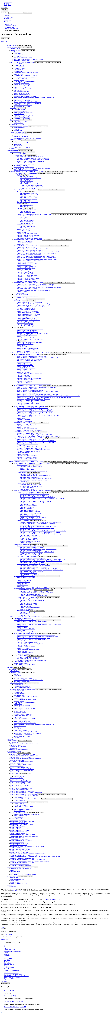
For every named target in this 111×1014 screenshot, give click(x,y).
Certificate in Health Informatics (18, 831)
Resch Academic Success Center (12, 951)
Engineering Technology (23, 520)
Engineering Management (20, 808)
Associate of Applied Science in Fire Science (28, 360)
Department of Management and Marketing (25, 633)
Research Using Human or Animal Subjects (25, 718)
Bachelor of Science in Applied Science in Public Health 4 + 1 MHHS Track (36, 441)
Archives (6, 21)
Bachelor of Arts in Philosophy (28, 209)
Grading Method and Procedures (22, 84)
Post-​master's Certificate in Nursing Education (22, 862)
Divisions (6, 954)
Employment (7, 955)
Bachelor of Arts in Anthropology (28, 193)
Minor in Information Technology (28, 510)
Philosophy (20, 208)
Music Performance (19, 776)
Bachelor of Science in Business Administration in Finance (32, 623)
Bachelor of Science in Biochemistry (29, 477)
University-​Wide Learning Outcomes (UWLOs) (26, 170)
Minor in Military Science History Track (27, 428)
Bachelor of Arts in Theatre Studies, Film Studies (29, 342)
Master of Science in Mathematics (19, 789)
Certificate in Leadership (23, 645)
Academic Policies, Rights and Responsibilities (22, 62)
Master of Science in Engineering (18, 802)
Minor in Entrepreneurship (23, 648)
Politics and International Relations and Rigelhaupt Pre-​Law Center (34, 214)
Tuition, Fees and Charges (14, 867)
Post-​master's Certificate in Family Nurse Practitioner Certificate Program (29, 859)
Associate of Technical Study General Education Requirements (33, 159)
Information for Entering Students (19, 126)
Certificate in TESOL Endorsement (19, 848)
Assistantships (14, 742)
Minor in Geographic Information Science (31, 594)
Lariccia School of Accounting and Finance (25, 620)
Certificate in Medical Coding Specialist (27, 455)
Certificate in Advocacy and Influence (26, 271)
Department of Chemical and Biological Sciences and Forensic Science (32, 463)
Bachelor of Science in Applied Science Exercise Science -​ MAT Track (35, 411)
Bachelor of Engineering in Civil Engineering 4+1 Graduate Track (37, 552)
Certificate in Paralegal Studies (25, 236)
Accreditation (17, 56)
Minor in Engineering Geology (28, 601)
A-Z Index (6, 948)
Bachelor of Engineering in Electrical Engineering (33, 558)
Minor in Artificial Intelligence (28, 504)
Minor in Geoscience (25, 606)
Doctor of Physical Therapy (17, 760)
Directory (6, 952)
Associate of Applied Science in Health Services (29, 448)
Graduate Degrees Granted (14, 751)
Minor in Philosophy (25, 211)
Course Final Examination (20, 78)
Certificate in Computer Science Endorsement (22, 824)
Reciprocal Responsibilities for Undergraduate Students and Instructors (32, 168)
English (19, 175)
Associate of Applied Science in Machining (31, 525)
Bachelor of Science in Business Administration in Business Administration (36, 635)
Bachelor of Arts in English (27, 176)
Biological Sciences (22, 465)
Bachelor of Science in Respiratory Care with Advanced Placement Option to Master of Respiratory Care (44, 397)
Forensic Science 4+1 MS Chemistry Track (31, 486)
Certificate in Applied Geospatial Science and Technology (35, 595)
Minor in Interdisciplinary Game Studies (27, 315)
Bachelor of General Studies (21, 294)
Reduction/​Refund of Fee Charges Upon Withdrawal (27, 138)
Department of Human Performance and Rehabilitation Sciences (30, 406)
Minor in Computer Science (27, 507)
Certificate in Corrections (23, 375)
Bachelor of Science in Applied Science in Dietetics (30, 413)
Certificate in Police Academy (24, 381)
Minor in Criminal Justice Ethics (25, 365)
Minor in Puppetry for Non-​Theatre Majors (28, 348)
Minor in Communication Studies (25, 262)
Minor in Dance (21, 345)
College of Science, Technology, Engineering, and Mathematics (26, 461)
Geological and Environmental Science (27, 597)
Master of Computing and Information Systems (22, 769)
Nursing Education (18, 817)
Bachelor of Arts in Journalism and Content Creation (30, 250)
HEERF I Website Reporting (11, 973)
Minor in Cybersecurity (26, 508)
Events (5, 957)
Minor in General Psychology (24, 242)
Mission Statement (18, 684)
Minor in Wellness (21, 418)
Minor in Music (21, 336)
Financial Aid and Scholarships (18, 124)
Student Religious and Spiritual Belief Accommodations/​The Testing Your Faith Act (35, 97)
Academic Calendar (19, 65)
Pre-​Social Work (21, 445)
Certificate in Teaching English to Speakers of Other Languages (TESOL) (29, 846)
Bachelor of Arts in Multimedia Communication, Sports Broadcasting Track (36, 257)
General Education (18, 155)
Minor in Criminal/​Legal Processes (26, 368)
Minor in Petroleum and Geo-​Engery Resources (32, 555)
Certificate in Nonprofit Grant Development (31, 186)
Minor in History (24, 206)
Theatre (16, 341)
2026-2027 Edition (8, 42)
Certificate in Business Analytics (25, 641)
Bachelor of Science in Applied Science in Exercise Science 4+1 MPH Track (36, 412)
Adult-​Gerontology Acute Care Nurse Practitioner (26, 814)
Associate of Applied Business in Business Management (31, 660)
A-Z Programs (7, 20)
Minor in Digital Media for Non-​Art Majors (28, 312)
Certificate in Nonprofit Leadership (26, 646)
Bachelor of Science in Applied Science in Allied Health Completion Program (37, 387)
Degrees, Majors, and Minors (21, 83)
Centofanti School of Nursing (21, 431)
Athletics (6, 946)
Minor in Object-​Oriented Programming (30, 513)
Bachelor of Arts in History (27, 205)
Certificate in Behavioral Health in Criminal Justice (30, 373)
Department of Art (18, 300)
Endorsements (20, 293)
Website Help (7, 968)
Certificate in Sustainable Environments (30, 607)
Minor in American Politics (27, 220)
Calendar (6, 15)
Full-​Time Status (18, 704)
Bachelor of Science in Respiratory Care (27, 393)
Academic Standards (19, 695)
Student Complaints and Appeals (22, 94)
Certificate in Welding (25, 542)
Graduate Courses (18, 707)
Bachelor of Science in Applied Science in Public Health (31, 439)
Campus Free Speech (9, 949)
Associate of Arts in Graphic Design (26, 308)
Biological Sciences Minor (27, 469)
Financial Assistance (12, 740)
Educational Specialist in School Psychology (21, 761)
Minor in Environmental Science (28, 604)
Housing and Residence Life (21, 142)
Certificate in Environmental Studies (19, 828)
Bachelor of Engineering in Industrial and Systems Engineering (36, 565)
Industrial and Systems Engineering (23, 809)
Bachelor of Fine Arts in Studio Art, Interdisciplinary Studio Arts (33, 305)
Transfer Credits (18, 729)
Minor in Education (22, 291)
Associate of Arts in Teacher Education (27, 288)
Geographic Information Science (25, 589)
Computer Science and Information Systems (28, 492)
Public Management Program (27, 218)
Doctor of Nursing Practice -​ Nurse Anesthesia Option (24, 755)
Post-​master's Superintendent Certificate (20, 865)
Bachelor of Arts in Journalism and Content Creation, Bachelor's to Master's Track (38, 251)
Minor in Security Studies (23, 372)
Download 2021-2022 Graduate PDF (13, 1001)
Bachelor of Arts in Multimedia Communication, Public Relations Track (35, 256)
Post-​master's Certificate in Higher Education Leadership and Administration (29, 861)
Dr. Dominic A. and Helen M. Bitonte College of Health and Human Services (30, 352)
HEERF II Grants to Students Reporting (14, 974)
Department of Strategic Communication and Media (27, 245)
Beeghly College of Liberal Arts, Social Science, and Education (26, 171)
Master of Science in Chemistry (18, 784)
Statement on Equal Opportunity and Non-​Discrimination (28, 59)
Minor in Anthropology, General (28, 197)
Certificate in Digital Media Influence (26, 273)
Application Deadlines (19, 109)
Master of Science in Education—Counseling (22, 791)
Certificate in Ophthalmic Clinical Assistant (28, 403)
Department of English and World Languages (25, 173)
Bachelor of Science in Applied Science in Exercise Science (32, 408)
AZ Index (6, 3)
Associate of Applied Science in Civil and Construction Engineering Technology (40, 522)
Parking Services (18, 144)
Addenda (12, 148)
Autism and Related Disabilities (22, 797)
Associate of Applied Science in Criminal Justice (29, 359)
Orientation (16, 129)
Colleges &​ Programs (12, 150)
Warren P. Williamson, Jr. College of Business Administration (26, 616)
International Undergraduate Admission (24, 112)
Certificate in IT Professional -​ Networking (31, 519)
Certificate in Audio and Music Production (28, 337)
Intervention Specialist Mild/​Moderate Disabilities (26, 795)
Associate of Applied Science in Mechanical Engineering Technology (38, 526)
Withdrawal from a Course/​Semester (23, 105)
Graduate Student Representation (22, 687)
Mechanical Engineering (20, 811)
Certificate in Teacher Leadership (18, 845)
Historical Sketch (18, 53)
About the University (15, 50)
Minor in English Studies (26, 181)
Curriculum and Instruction (20, 800)
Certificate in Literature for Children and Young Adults (24, 836)
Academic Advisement (19, 64)
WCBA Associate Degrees (20, 655)
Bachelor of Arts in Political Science (29, 216)
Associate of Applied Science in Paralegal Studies (29, 238)
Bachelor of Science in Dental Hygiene (27, 388)
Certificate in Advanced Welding (28, 538)
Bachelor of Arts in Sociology (27, 226)
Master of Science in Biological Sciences (20, 782)
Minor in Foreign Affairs (26, 221)
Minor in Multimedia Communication (26, 266)
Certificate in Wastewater (26, 609)
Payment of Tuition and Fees (21, 136)
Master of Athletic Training (17, 766)
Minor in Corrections (22, 363)
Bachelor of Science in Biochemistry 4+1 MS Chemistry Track (36, 478)
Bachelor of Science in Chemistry (28, 474)
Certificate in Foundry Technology (29, 539)
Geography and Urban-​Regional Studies (27, 202)
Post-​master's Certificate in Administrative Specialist (23, 855)
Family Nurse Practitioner (20, 815)
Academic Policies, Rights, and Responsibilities (22, 689)
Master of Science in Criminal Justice (19, 785)
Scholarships (13, 748)
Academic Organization (20, 54)
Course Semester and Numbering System (24, 81)
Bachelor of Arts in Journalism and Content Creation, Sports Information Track (37, 253)
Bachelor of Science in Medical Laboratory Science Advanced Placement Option (37, 391)
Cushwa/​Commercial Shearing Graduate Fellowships (24, 743)
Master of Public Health (16, 778)
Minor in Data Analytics (23, 583)
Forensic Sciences (21, 483)
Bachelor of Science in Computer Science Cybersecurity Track (36, 502)
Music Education (18, 775)
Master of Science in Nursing (17, 812)
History (19, 203)
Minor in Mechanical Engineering (28, 573)
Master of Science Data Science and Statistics (22, 786)
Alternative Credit (18, 74)
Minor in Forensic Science (27, 489)
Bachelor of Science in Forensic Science (30, 484)
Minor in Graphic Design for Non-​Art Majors (28, 314)
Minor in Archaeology (26, 200)
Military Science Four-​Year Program (26, 424)
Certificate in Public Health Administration (21, 840)
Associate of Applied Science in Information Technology (34, 494)
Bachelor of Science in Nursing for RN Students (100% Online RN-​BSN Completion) (39, 436)
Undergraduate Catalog (10, 25)
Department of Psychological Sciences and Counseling (28, 239)
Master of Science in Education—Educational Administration (26, 792)
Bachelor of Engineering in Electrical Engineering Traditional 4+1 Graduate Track (41, 561)
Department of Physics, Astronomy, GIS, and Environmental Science (31, 588)
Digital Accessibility (9, 979)
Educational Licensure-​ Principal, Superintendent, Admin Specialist (27, 853)
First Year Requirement (19, 127)
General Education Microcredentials (26, 164)
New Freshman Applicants (20, 111)
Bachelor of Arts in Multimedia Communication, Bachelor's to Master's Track (36, 259)
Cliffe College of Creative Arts (18, 299)
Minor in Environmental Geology (28, 603)
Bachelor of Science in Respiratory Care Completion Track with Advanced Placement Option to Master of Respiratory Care (48, 396)
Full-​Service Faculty (19, 123)
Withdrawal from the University (22, 106)
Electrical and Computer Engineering (26, 556)
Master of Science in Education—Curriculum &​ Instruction (25, 799)
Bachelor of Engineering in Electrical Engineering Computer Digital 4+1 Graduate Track (43, 559)
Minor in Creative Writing (26, 179)
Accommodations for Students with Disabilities (26, 72)
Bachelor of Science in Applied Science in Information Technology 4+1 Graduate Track (42, 498)
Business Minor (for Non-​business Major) (24, 664)
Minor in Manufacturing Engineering (29, 574)
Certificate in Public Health (17, 842)
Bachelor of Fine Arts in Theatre (25, 344)
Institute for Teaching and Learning (23, 57)
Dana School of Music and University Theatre (25, 326)
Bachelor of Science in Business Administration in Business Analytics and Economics (39, 624)
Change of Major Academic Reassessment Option (26, 75)
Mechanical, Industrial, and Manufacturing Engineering (31, 564)
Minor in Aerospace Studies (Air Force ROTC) (26, 460)
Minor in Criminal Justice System (25, 366)
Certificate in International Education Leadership (22, 834)
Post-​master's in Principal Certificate (19, 864)
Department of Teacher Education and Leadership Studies (28, 282)
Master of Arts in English (16, 763)
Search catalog (4, 12)
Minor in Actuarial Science (24, 580)
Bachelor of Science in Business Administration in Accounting (33, 621)
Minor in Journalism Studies (24, 265)
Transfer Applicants (19, 114)
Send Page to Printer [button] (9, 990)
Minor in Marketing (22, 651)
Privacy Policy (9, 934)
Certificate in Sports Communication (26, 281)
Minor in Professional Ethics (27, 212)
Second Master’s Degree (20, 720)
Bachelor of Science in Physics (28, 612)
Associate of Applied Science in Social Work (28, 451)
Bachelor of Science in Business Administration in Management (33, 638)
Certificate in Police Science (24, 382)
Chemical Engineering (19, 803)
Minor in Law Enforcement (24, 370)
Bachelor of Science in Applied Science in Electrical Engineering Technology (40, 532)
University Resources (15, 139)
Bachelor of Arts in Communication (26, 247)
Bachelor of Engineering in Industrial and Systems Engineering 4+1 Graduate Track (41, 570)
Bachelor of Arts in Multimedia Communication (29, 254)
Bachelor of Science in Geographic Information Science (34, 591)
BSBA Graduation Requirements (22, 618)
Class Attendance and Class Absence (23, 86)
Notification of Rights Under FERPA (23, 88)
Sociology (19, 224)
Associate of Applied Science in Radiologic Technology (31, 400)
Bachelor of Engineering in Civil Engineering (31, 550)
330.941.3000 (4, 939)
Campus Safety (17, 141)
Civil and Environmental (20, 805)
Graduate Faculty (11, 886)
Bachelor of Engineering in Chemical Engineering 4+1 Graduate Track (38, 549)
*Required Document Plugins (11, 970)
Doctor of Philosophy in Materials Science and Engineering (25, 758)
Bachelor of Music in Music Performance (27, 332)
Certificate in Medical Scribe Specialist (27, 457)
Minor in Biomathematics (23, 582)
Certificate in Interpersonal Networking (27, 275)
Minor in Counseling (22, 244)
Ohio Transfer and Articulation (21, 91)
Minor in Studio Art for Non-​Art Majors (27, 318)
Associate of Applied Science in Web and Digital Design (31, 306)
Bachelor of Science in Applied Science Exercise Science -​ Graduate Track (36, 409)
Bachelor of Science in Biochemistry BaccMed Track (33, 480)
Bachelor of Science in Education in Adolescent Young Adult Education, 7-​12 (37, 284)
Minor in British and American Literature (30, 178)
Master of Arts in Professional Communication (22, 764)
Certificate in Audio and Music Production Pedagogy (30, 339)
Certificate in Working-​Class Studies (19, 852)
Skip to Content (8, 2)
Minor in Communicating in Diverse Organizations (30, 260)
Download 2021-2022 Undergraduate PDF (15, 1007)
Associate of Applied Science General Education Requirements (33, 158)
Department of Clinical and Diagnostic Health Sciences (28, 385)
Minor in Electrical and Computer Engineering (32, 562)
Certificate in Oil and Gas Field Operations (31, 553)
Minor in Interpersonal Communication (27, 263)
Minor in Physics (24, 615)
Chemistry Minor (24, 481)
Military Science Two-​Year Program (26, 425)
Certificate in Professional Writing (28, 188)
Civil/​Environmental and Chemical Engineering (29, 546)
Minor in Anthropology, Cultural (28, 196)
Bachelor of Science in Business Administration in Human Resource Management (38, 636)
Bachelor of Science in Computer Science (31, 500)
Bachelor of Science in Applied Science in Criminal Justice (32, 356)
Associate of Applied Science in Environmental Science (34, 599)
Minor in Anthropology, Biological (29, 194)
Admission (13, 108)
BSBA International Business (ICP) (23, 661)
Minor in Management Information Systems (28, 649)
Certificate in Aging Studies (24, 419)
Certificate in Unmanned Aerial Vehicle (30, 541)
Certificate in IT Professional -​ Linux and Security (33, 517)
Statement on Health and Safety (22, 60)
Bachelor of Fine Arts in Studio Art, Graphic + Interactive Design (33, 304)
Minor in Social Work (22, 454)
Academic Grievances (19, 68)
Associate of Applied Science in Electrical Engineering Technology (37, 523)
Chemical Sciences (22, 472)
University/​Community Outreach (18, 883)
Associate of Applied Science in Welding (30, 529)
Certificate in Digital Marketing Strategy (27, 642)
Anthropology (20, 191)
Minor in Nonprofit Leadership (25, 652)
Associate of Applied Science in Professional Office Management (37, 528)
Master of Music (14, 773)
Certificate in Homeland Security (25, 379)
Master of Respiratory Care (17, 779)
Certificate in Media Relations (24, 276)
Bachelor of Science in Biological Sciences (31, 466)
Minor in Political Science (26, 223)
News (5, 961)
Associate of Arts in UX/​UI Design (26, 309)
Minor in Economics (22, 627)
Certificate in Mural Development (25, 324)
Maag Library (7, 960)
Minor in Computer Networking (28, 505)
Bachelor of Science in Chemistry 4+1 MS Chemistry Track (35, 475)
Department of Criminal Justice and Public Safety (26, 354)
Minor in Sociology (25, 228)
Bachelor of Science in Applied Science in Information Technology (37, 497)
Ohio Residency (18, 90)
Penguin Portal (7, 963)
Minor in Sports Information (24, 269)
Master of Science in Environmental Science (21, 788)
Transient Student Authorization (22, 99)
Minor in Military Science (23, 427)
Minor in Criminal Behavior (24, 362)
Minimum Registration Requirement (23, 714)
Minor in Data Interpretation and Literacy (27, 230)
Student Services (18, 145)
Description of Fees (15, 871)
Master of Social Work (16, 818)
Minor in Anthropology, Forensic (28, 199)
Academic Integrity (18, 71)
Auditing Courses (18, 698)
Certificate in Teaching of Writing (19, 850)
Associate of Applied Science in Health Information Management (33, 449)
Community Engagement (20, 153)
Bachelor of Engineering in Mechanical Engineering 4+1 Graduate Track (39, 568)
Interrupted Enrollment (19, 711)
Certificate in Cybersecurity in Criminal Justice (29, 378)
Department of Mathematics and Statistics (24, 576)
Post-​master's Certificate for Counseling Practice (22, 858)
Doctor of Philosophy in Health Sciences (20, 757)
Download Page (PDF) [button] (10, 995)
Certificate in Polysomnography (25, 404)
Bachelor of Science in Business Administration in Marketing (32, 639)
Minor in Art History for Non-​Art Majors (27, 311)
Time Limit (16, 727)
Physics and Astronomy (23, 610)
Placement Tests (18, 130)
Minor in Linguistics (25, 182)
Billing (15, 135)
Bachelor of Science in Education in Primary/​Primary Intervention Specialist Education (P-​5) (40, 287)
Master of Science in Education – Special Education (23, 794)
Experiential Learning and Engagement (24, 167)
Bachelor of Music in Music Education (27, 330)
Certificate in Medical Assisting (25, 402)
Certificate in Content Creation (25, 272)
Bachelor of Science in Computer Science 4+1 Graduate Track (36, 501)
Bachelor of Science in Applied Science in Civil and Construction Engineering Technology (43, 531)
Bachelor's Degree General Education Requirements (30, 161)
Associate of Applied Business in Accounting (28, 658)
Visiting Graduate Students (20, 730)
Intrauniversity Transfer (20, 712)
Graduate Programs (12, 752)
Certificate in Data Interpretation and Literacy (28, 235)
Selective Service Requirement (21, 93)
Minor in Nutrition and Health (24, 416)
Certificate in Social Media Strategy (26, 279)
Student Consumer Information (12, 977)
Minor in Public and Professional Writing (30, 184)
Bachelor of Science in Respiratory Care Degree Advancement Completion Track (38, 394)
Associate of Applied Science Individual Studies (26, 296)
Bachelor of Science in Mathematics (26, 577)
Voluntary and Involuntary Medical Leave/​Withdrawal (27, 102)
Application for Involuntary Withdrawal (24, 133)
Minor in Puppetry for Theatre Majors (26, 349)
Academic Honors (18, 69)
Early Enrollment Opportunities (22, 117)
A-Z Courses (7, 18)
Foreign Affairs (24, 217)
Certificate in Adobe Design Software (26, 321)
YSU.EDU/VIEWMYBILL (52, 899)
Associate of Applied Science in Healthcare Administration (32, 446)
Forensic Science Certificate (27, 487)
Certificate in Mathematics (17, 837)
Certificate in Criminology (23, 376)
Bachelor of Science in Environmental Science (32, 600)
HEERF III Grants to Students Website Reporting (16, 976)
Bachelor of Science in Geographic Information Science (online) (36, 592)
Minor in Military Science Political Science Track (29, 430)
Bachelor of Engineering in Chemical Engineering (33, 547)
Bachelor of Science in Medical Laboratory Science (30, 390)
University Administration (20, 121)
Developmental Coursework (21, 165)
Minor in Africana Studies (23, 229)
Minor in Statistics (21, 586)
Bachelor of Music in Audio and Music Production (30, 329)
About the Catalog (15, 48)
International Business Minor (21, 663)
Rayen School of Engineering (21, 544)
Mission (16, 52)
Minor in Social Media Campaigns (26, 268)
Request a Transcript (9, 964)
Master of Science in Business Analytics (20, 781)
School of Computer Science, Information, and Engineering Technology (32, 490)
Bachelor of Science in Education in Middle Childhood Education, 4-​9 (35, 285)
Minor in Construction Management (29, 535)
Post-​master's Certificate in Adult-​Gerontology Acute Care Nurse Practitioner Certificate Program (35, 856)
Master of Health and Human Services (20, 772)
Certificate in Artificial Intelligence (19, 823)
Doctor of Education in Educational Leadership (22, 754)
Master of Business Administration (19, 767)
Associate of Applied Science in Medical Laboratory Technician (33, 399)
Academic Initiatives (15, 152)
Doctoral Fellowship (15, 745)
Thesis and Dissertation (20, 726)
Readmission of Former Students (22, 118)
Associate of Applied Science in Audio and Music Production (32, 333)
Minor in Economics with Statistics (26, 629)
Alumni (6, 945)
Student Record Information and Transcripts (25, 96)
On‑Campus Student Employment (19, 749)
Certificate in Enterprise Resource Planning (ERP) (30, 643)
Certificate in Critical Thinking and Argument (31, 185)
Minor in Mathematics (22, 585)
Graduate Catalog (8, 667)
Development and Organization (22, 686)
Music (15, 327)
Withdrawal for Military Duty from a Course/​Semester (27, 103)
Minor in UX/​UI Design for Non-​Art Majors (28, 320)
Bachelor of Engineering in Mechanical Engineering (33, 567)
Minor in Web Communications (28, 514)
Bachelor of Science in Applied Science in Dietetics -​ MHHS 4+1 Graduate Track (38, 415)
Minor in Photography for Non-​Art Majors (28, 317)
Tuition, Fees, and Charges (11, 28)
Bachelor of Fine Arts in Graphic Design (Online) (29, 302)
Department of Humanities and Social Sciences (26, 189)
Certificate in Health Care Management (20, 830)
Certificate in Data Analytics (24, 579)
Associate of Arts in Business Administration (28, 657)
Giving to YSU (8, 958)
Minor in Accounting (22, 626)
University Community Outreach (22, 147)
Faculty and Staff (14, 120)
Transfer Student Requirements (25, 162)
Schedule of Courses (9, 17)
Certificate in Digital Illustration (25, 323)
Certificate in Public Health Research (19, 843)
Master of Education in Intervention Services (21, 770)
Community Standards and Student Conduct (25, 77)
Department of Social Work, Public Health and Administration (29, 438)
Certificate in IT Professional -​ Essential (30, 516)
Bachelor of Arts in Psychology (25, 241)
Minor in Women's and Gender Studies (27, 233)
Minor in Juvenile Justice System (25, 369)
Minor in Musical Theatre (23, 347)
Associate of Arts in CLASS (21, 297)
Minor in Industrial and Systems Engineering (31, 571)
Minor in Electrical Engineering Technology (31, 536)
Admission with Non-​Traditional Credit (24, 115)
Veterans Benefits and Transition (22, 100)
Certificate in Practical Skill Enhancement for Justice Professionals (34, 384)
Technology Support (9, 967)
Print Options (4, 11)
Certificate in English (15, 827)
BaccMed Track (24, 468)
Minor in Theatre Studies (23, 351)
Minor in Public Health (23, 452)
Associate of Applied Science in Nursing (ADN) (29, 433)
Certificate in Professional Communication (28, 278)
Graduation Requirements (20, 87)
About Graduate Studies (16, 683)
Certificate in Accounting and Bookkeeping (28, 631)
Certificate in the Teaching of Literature (20, 849)
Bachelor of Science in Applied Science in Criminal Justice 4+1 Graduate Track (37, 357)
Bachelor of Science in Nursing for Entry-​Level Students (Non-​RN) (34, 435)
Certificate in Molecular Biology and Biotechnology (33, 471)
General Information (9, 27)
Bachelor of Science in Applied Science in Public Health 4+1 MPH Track (36, 442)
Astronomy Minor (24, 613)
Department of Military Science (22, 422)
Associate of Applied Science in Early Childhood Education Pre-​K (34, 290)
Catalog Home (7, 5)
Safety (5, 966)
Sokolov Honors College (16, 666)
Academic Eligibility (19, 66)
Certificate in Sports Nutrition (24, 421)
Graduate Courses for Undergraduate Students (25, 708)
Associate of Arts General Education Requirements (30, 156)
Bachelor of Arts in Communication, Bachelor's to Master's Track (33, 249)
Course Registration (19, 80)
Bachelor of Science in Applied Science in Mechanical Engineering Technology (40, 533)
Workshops (16, 737)
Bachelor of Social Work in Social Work (27, 444)
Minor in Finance (21, 630)
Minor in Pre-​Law (21, 232)
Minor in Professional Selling (24, 654)
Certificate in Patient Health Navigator (26, 458)
